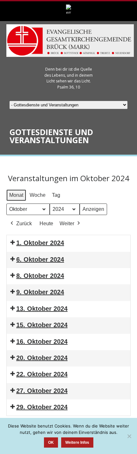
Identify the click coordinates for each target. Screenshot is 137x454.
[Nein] (129, 436)
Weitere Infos (77, 442)
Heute (46, 223)
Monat (16, 195)
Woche (38, 195)
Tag (56, 195)
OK (51, 442)
